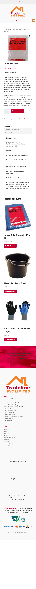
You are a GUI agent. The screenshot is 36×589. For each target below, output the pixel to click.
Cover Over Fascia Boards (11, 403)
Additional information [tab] (12, 129)
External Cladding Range (11, 405)
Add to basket (17, 111)
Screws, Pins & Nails (10, 415)
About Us (6, 429)
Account (15, 2)
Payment (6, 439)
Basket (5, 431)
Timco (25, 119)
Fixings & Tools (11, 29)
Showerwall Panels (9, 418)
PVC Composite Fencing (11, 411)
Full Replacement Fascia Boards (13, 407)
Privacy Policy (7, 446)
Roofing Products (9, 413)
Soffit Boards (8, 421)
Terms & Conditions (9, 444)
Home (5, 29)
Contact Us (7, 442)
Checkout (6, 433)
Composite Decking (10, 401)
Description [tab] (8, 126)
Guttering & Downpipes (11, 409)
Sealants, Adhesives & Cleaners (13, 417)
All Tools (18, 29)
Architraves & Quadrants (11, 399)
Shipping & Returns (9, 437)
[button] (29, 36)
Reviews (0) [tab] (8, 133)
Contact (21, 2)
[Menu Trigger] (33, 20)
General (24, 29)
